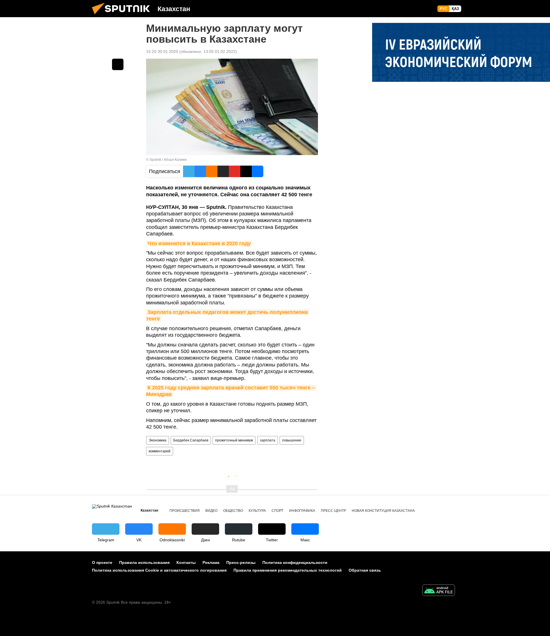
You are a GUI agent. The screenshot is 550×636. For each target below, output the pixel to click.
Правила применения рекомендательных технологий (287, 570)
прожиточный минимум (234, 440)
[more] (117, 64)
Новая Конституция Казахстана (383, 511)
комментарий (159, 451)
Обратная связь (365, 570)
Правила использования (144, 562)
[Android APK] (438, 591)
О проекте (102, 562)
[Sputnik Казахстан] (123, 15)
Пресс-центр (333, 511)
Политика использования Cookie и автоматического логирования (159, 570)
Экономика (157, 440)
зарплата (267, 440)
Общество (233, 511)
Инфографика (302, 511)
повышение (291, 440)
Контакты (186, 562)
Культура (257, 511)
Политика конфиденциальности (294, 562)
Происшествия (185, 511)
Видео (211, 511)
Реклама (211, 562)
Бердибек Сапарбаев (190, 440)
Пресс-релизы (241, 562)
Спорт (277, 511)
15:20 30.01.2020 (162, 51)
